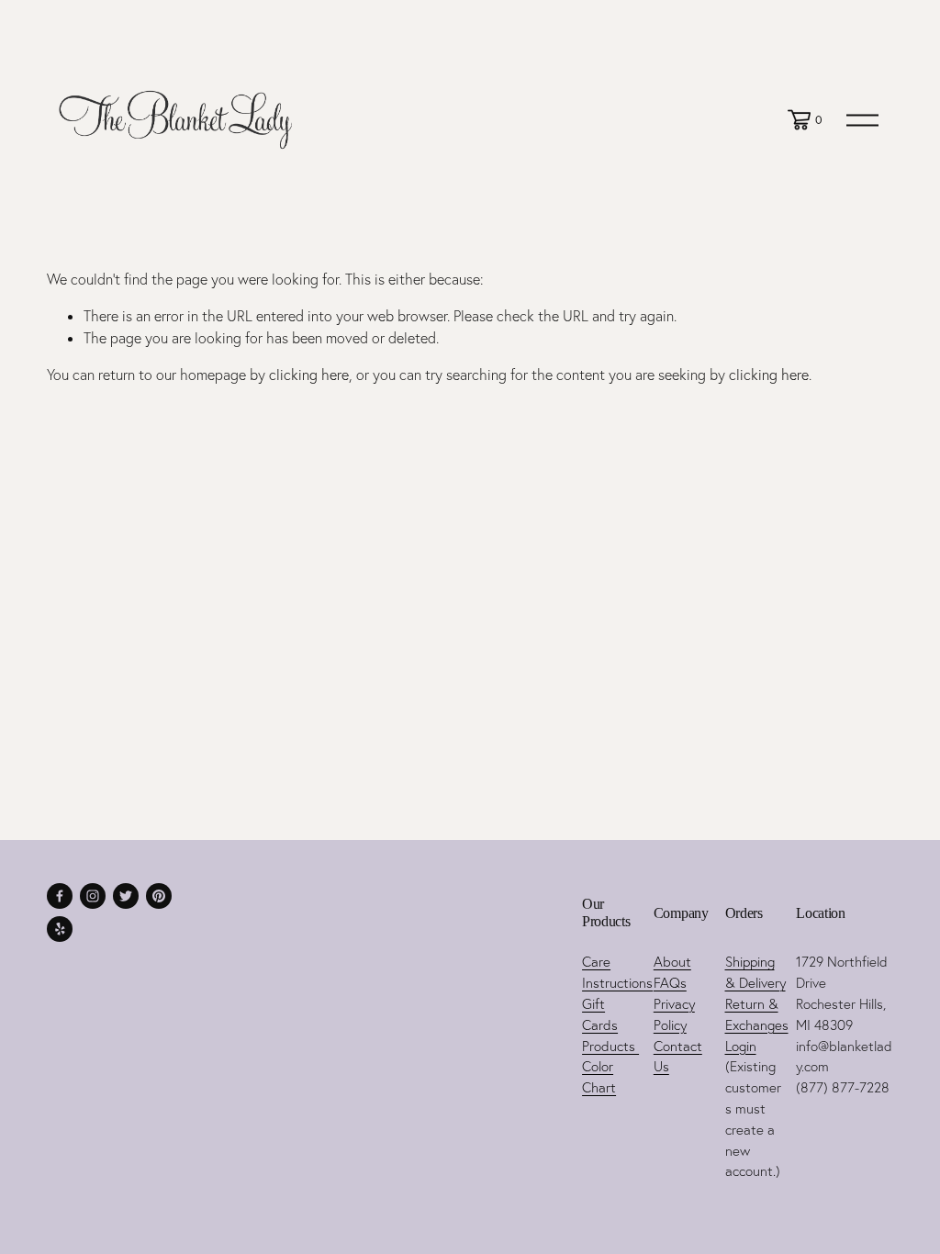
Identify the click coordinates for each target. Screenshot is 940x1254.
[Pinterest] (159, 896)
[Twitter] (126, 896)
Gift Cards (600, 1014)
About (672, 961)
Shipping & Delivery (755, 972)
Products (610, 1046)
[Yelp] (60, 929)
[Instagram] (93, 896)
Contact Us (678, 1056)
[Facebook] (60, 896)
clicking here (309, 374)
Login (740, 1046)
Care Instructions (617, 972)
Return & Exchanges (757, 1014)
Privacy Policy (674, 1014)
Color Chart (599, 1077)
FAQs (670, 982)
